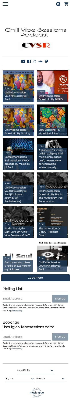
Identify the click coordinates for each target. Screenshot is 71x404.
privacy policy (16, 310)
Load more (35, 277)
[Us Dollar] (51, 378)
